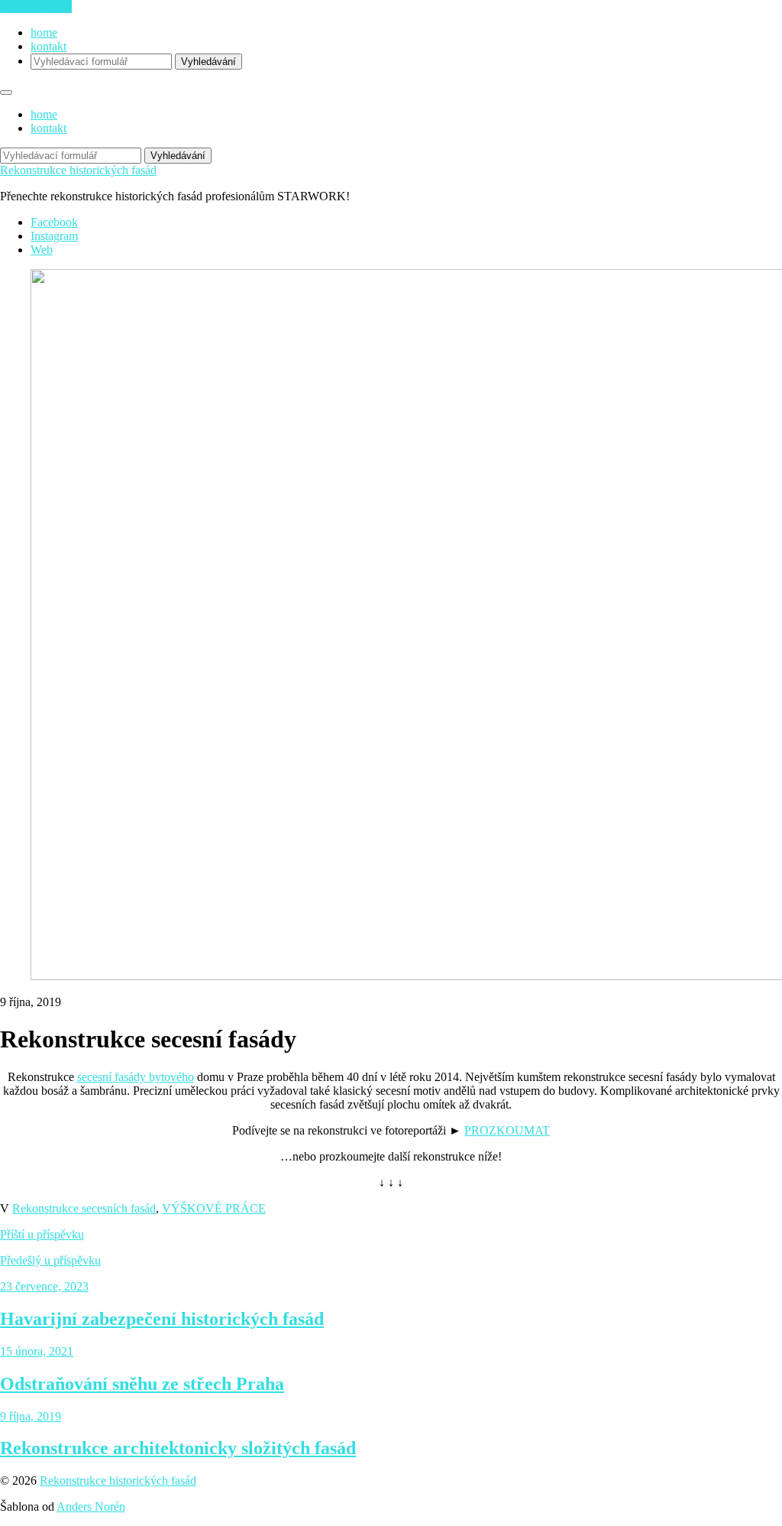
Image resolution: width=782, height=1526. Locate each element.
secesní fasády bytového (135, 1076)
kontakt (48, 46)
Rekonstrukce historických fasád (78, 170)
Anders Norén (91, 1506)
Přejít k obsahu (36, 6)
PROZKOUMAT (507, 1130)
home (44, 32)
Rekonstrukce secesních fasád (84, 1208)
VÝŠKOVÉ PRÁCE (214, 1208)
